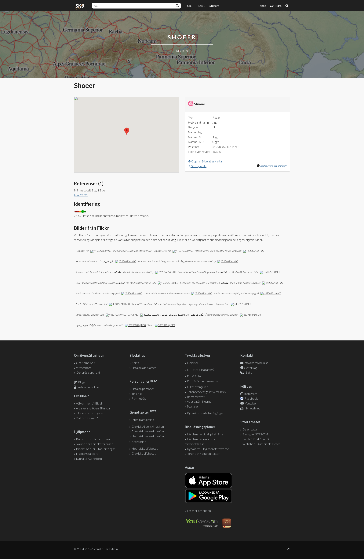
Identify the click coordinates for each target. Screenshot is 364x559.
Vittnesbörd (84, 367)
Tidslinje (137, 393)
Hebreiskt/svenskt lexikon (148, 436)
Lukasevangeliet (197, 387)
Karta (135, 363)
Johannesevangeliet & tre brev (206, 392)
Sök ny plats (198, 166)
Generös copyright (88, 372)
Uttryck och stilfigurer (90, 413)
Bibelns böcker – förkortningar (95, 449)
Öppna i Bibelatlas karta (206, 161)
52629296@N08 (166, 325)
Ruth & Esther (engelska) (203, 381)
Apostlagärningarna (199, 401)
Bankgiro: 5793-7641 (256, 434)
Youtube (250, 403)
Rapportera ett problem (273, 165)
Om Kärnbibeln (86, 363)
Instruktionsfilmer (88, 387)
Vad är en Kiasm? (87, 418)
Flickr (180, 239)
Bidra (278, 5)
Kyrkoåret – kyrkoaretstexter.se (208, 449)
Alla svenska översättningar (93, 408)
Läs (200, 5)
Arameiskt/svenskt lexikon (148, 431)
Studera (214, 5)
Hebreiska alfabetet (145, 448)
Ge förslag (250, 367)
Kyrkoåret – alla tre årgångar (205, 413)
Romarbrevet (196, 396)
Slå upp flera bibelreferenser (94, 444)
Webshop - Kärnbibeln (261, 444)
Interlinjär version (143, 419)
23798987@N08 (252, 314)
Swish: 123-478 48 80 (256, 439)
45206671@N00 (255, 250)
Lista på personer (143, 388)
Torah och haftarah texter (203, 453)
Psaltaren (193, 406)
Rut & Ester (194, 376)
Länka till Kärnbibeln (89, 458)
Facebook (251, 398)
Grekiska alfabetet (144, 453)
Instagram (250, 393)
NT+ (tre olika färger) (200, 369)
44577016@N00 (102, 250)
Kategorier (139, 441)
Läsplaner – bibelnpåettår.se (205, 434)
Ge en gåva (249, 429)
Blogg (81, 382)
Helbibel (192, 363)
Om (189, 5)
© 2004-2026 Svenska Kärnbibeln (96, 549)
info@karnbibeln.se (256, 363)
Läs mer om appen (199, 510)
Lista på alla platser (144, 367)
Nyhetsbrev (252, 408)
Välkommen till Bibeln (89, 403)
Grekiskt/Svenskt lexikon (148, 426)
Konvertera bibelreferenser (94, 439)
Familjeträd (139, 398)
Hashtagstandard (87, 453)
